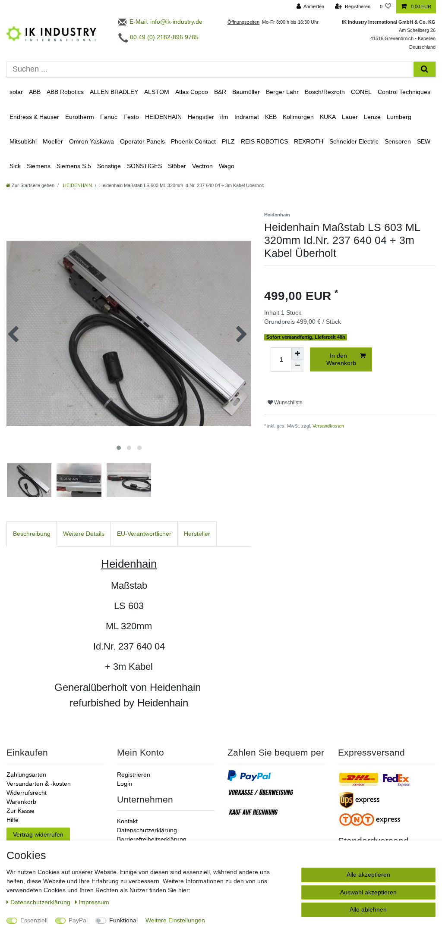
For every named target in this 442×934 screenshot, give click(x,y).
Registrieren (133, 774)
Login (124, 783)
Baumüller (246, 91)
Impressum (94, 902)
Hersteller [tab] (197, 533)
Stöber (177, 165)
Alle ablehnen (368, 909)
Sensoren (398, 141)
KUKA (328, 116)
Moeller (53, 141)
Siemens (39, 165)
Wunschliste (288, 403)
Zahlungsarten (26, 774)
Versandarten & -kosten (38, 783)
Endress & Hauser (34, 116)
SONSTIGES (144, 165)
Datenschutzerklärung (147, 830)
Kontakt (127, 821)
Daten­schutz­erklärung (41, 902)
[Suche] (425, 69)
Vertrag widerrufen (38, 834)
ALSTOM (156, 91)
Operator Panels (142, 141)
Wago (226, 165)
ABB (35, 91)
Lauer (350, 116)
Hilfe (12, 819)
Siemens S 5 (74, 165)
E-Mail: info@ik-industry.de (165, 21)
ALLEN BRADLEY (114, 91)
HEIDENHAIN (163, 116)
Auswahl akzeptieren (368, 892)
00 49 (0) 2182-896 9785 (163, 37)
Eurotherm (79, 116)
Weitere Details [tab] (83, 533)
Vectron (202, 165)
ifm (224, 116)
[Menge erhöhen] (297, 353)
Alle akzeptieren (368, 874)
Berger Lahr (282, 91)
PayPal (78, 920)
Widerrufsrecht (26, 792)
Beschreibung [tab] (32, 533)
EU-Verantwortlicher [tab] (144, 533)
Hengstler (201, 116)
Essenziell (33, 920)
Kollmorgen (298, 116)
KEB (271, 116)
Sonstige (109, 165)
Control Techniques (404, 91)
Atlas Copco (191, 91)
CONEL (361, 91)
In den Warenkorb (341, 359)
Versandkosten (328, 425)
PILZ (228, 141)
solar (16, 91)
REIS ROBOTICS (264, 141)
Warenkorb (21, 801)
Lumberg (399, 116)
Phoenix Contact (193, 141)
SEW (423, 141)
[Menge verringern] (297, 365)
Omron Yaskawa (91, 141)
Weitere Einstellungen (175, 920)
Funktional (123, 920)
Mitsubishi (23, 141)
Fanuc (108, 116)
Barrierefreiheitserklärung (151, 839)
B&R (220, 91)
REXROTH (308, 141)
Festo (131, 116)
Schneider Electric (354, 141)
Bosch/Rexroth (325, 91)
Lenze (372, 116)
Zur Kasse (20, 810)
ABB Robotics (65, 91)
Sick (15, 165)
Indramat (246, 116)
